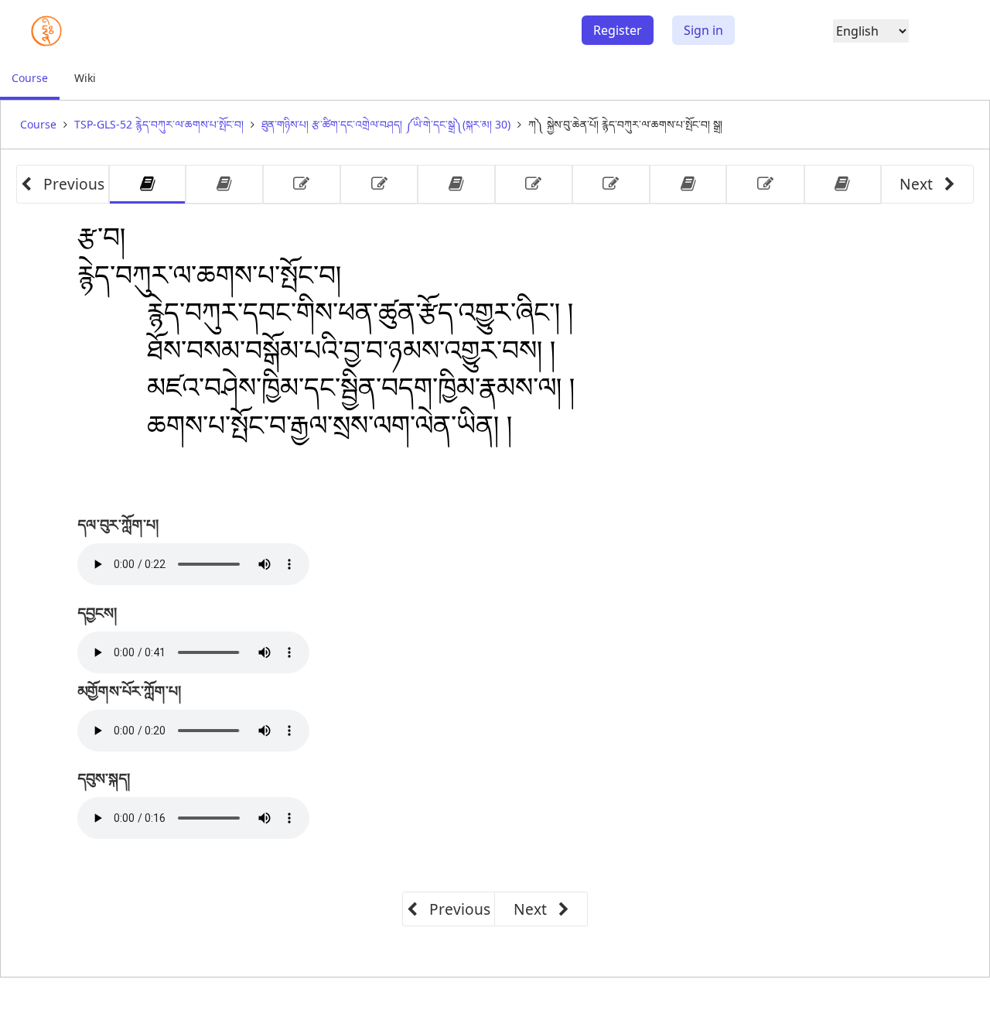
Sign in (703, 30)
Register (617, 30)
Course (36, 85)
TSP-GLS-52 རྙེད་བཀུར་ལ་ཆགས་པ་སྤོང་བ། (159, 124)
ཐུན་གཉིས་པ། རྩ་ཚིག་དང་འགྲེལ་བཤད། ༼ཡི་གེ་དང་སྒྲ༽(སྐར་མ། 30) (385, 124)
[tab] (147, 185)
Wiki (85, 77)
